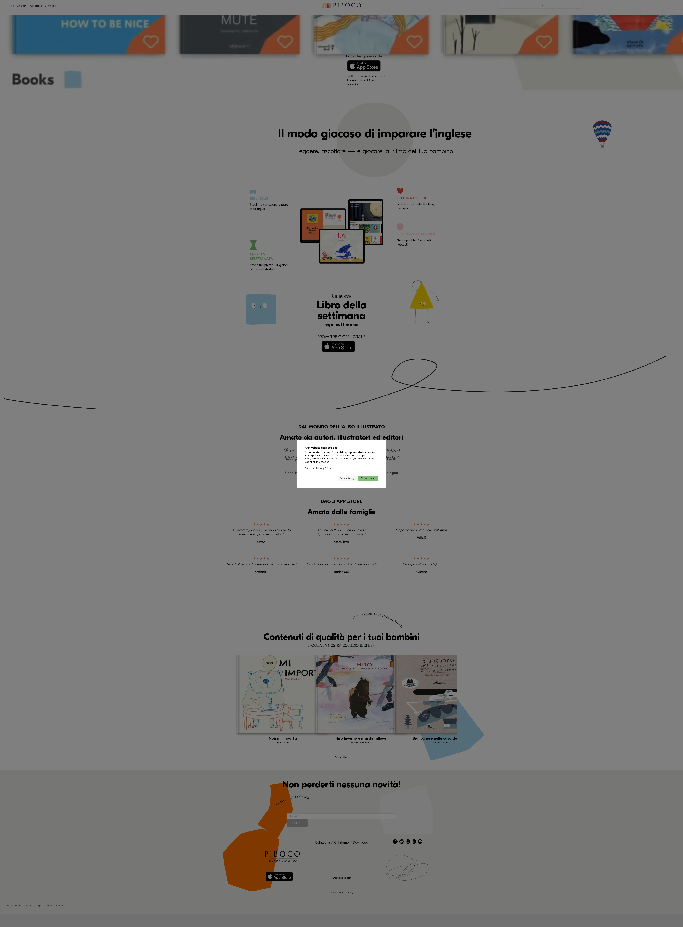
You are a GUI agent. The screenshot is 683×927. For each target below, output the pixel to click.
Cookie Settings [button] (347, 478)
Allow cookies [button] (368, 478)
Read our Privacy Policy (318, 468)
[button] (333, 478)
